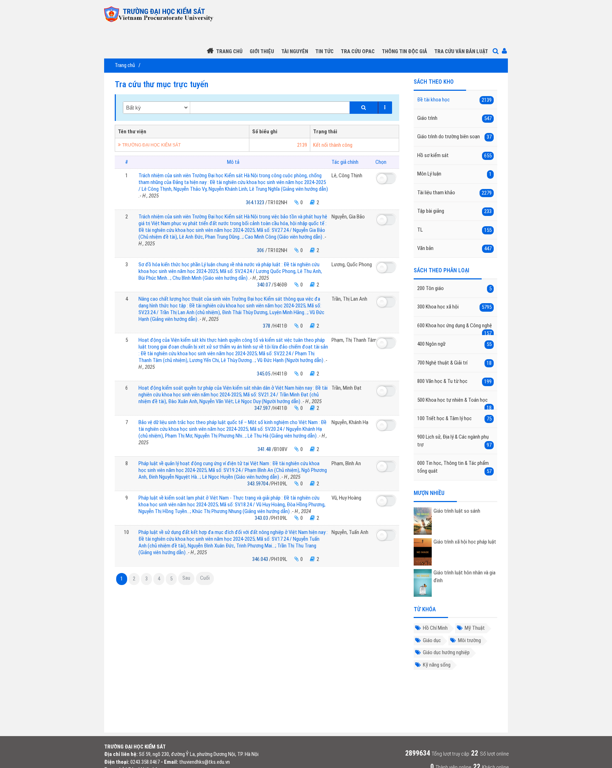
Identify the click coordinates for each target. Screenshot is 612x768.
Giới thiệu (262, 51)
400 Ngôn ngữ (454, 344)
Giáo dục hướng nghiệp (446, 652)
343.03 (262, 518)
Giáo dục (432, 640)
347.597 (262, 408)
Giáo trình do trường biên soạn (454, 136)
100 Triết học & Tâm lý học (454, 418)
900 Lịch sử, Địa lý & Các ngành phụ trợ (454, 441)
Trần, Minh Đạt (347, 388)
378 (267, 326)
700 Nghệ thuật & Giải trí (454, 363)
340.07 (264, 285)
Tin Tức (324, 51)
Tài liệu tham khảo (454, 192)
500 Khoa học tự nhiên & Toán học (454, 403)
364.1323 (255, 202)
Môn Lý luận (454, 174)
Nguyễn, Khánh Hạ (350, 422)
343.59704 (258, 483)
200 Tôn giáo (454, 288)
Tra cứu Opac (358, 51)
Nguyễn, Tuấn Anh (350, 532)
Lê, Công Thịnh (347, 175)
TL (454, 230)
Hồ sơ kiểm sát (454, 155)
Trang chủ (229, 51)
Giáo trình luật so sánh (457, 511)
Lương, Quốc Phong (352, 264)
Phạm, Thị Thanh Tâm (354, 340)
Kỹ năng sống (436, 665)
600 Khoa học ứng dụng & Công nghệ (454, 328)
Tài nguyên (294, 51)
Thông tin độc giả (404, 51)
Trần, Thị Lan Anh (349, 299)
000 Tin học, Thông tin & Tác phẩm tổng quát (454, 467)
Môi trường (469, 640)
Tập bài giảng (454, 211)
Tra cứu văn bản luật (461, 51)
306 (261, 250)
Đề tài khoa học (454, 99)
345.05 (264, 374)
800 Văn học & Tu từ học (454, 381)
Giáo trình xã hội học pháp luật (465, 542)
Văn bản (454, 248)
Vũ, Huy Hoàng (346, 498)
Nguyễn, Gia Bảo (348, 216)
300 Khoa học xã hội (454, 307)
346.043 (260, 559)
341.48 (264, 449)
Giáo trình (454, 118)
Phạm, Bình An (346, 463)
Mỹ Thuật (475, 628)
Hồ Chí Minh (435, 628)
